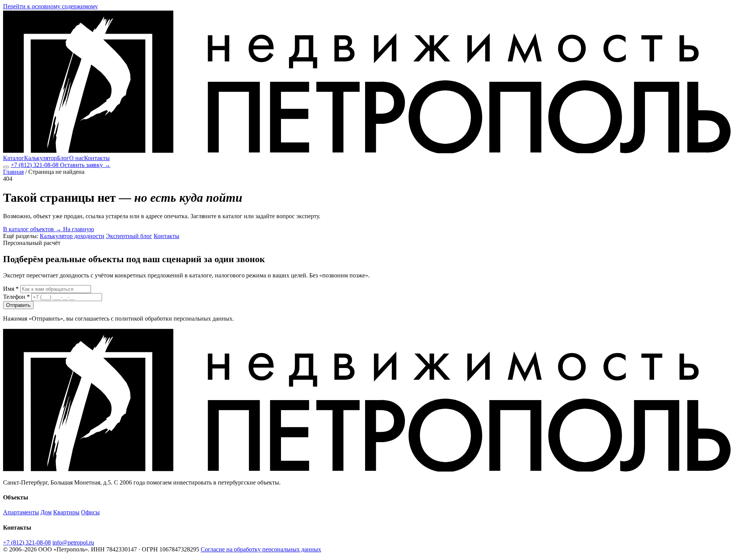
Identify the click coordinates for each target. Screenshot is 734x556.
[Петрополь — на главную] (367, 151)
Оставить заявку (85, 165)
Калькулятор (40, 158)
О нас (76, 158)
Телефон (16, 296)
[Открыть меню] (6, 167)
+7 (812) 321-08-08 (35, 165)
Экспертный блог (129, 236)
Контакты (97, 158)
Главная (13, 172)
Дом (46, 512)
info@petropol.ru (73, 542)
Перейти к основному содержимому (50, 6)
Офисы (90, 512)
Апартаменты (21, 512)
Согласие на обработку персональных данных (261, 549)
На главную (78, 229)
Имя (11, 288)
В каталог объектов (32, 229)
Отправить (18, 305)
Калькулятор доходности (72, 236)
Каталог (13, 158)
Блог (63, 158)
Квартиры (66, 512)
